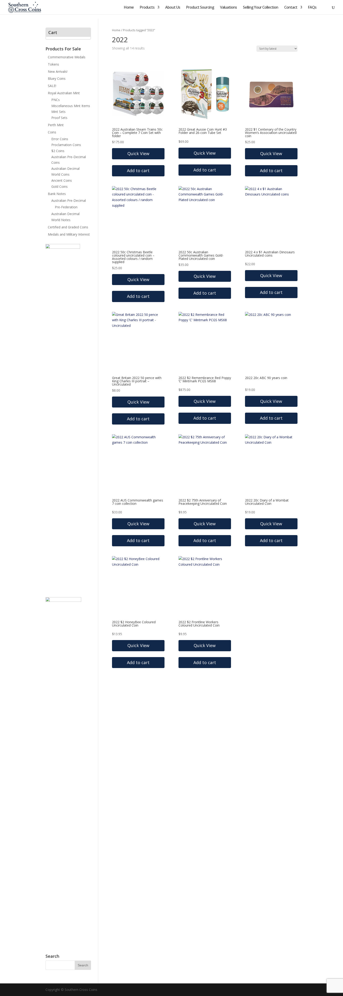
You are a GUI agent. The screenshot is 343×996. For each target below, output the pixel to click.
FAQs (312, 8)
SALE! (52, 86)
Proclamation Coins (66, 145)
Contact (290, 8)
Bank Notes (57, 194)
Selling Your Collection (260, 8)
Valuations (228, 8)
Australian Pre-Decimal (68, 200)
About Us (172, 8)
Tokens (53, 64)
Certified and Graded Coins (68, 227)
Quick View (138, 153)
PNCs (55, 100)
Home (129, 8)
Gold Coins (59, 186)
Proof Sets (59, 117)
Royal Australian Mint (64, 93)
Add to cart (204, 170)
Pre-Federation (66, 207)
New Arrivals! (57, 71)
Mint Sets (58, 111)
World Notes (60, 220)
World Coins (60, 174)
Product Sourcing (200, 8)
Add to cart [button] (138, 170)
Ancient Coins (61, 180)
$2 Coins (57, 151)
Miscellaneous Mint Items (70, 106)
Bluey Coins (57, 78)
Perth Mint (56, 125)
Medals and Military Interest (69, 234)
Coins (52, 132)
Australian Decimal (65, 168)
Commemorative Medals (66, 57)
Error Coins (59, 139)
